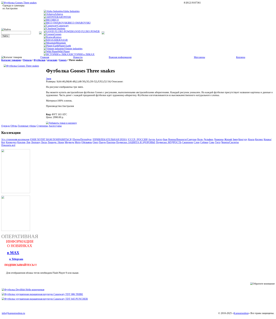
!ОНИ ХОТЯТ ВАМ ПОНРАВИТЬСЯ (51, 139)
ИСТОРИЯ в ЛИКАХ (82, 54)
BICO (56, 20)
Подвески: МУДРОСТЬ (168, 142)
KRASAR (62, 40)
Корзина (240, 57)
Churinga (60, 28)
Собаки (204, 142)
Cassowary (63, 25)
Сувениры (42, 125)
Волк (200, 139)
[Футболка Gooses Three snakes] (19, 2)
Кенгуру (242, 139)
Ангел (159, 139)
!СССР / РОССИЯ (138, 139)
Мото (78, 142)
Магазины (199, 57)
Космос (259, 139)
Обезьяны (86, 142)
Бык (165, 139)
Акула (151, 139)
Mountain (61, 42)
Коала (251, 139)
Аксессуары (55, 125)
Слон (196, 142)
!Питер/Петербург (82, 139)
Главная (44, 57)
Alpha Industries (71, 11)
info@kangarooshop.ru (13, 313)
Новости (78, 57)
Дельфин (208, 139)
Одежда (27, 60)
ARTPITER (65, 17)
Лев (28, 142)
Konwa (57, 37)
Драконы (219, 139)
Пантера (110, 142)
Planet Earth (65, 45)
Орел (95, 142)
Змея (48, 78)
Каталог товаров (11, 60)
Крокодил (11, 142)
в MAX (13, 253)
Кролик (21, 142)
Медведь (69, 142)
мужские (52, 60)
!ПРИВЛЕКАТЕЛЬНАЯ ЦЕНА (109, 139)
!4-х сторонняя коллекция (15, 139)
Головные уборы (27, 125)
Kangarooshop (241, 313)
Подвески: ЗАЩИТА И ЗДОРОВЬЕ (135, 142)
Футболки (39, 60)
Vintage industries (73, 48)
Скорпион (187, 142)
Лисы (44, 142)
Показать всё (8, 145)
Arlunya (59, 14)
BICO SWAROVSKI (79, 22)
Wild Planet (64, 51)
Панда (102, 142)
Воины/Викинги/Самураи (182, 139)
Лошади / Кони (56, 142)
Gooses (57, 34)
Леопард (35, 142)
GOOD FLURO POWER (86, 31)
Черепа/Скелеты (230, 142)
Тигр (217, 142)
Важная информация (120, 57)
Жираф (228, 139)
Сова (211, 142)
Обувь (13, 125)
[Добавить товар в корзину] (61, 122)
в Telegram (16, 259)
